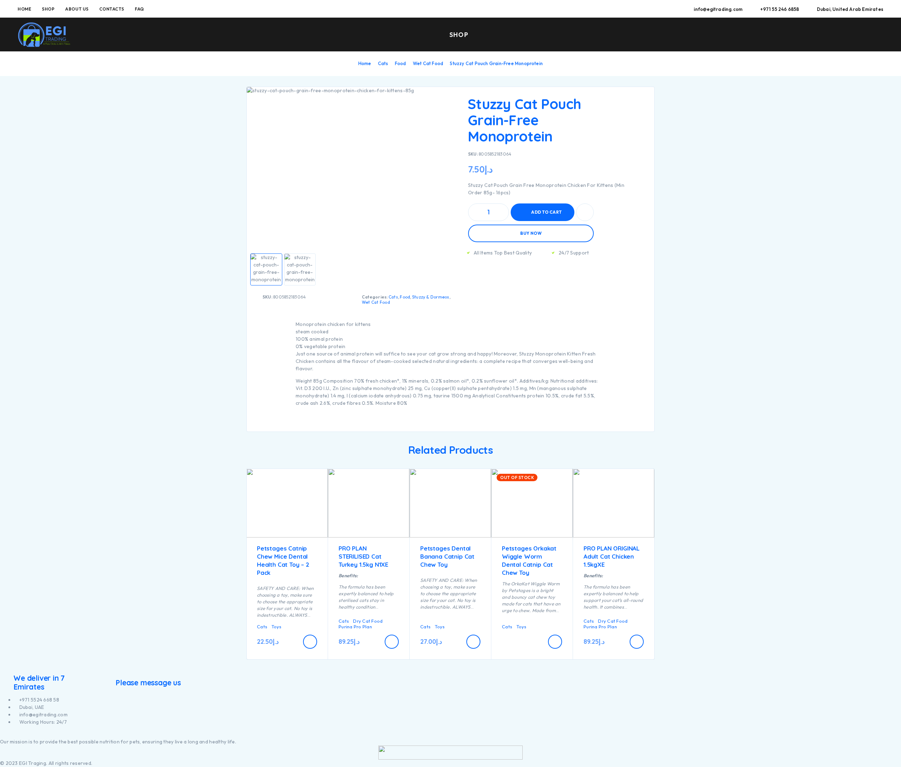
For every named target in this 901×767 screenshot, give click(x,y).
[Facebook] (2, 734)
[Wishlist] (864, 34)
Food (400, 63)
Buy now (531, 233)
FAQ (139, 9)
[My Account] (848, 35)
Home (24, 9)
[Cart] (880, 34)
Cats (383, 63)
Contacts (111, 9)
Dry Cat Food (368, 621)
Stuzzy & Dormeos (430, 297)
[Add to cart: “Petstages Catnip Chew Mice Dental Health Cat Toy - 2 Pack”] (310, 642)
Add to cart (546, 212)
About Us (76, 9)
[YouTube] (10, 734)
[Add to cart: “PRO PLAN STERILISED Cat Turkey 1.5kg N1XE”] (392, 642)
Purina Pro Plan (355, 626)
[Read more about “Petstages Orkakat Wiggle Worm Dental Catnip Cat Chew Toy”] (555, 642)
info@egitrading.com (718, 9)
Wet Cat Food (428, 63)
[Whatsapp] (14, 734)
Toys (276, 626)
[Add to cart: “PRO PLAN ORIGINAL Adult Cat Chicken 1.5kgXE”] (637, 642)
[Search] (832, 35)
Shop (48, 9)
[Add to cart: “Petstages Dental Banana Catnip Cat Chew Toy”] (473, 642)
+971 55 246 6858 (779, 9)
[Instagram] (6, 734)
